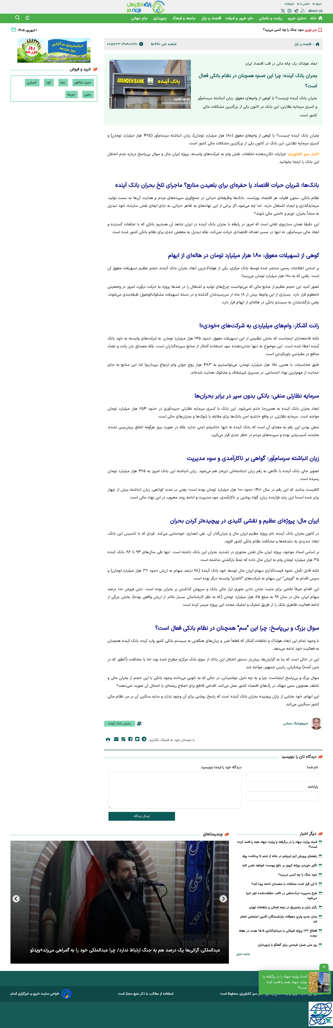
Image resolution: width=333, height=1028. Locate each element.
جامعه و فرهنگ (184, 18)
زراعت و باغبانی (271, 18)
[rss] (302, 11)
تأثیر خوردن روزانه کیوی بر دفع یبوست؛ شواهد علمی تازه (279, 865)
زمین (88, 94)
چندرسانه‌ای (213, 834)
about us (315, 11)
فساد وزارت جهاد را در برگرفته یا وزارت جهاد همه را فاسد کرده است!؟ (285, 982)
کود (49, 82)
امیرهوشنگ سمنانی (295, 723)
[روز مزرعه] (53, 51)
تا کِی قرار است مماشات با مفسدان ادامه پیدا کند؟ (268, 30)
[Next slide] (16, 898)
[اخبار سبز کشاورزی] (146, 7)
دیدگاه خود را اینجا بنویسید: (221, 767)
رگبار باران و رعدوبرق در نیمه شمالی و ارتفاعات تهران (283, 907)
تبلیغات (290, 4)
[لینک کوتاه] (123, 740)
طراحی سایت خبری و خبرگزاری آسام (34, 993)
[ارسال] (116, 740)
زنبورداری (160, 18)
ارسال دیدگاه (142, 816)
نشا (63, 82)
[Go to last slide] (223, 898)
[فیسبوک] (130, 740)
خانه (313, 18)
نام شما (312, 767)
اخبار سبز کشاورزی (251, 993)
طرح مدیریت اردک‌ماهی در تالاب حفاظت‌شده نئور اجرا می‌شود (281, 896)
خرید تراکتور (83, 82)
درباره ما (318, 4)
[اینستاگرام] (289, 11)
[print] (108, 740)
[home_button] (317, 44)
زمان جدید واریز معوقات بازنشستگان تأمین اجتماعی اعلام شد (278, 919)
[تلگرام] (296, 11)
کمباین (32, 82)
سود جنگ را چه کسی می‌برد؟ (297, 874)
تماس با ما (303, 4)
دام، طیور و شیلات (240, 18)
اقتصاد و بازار (211, 18)
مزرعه (71, 94)
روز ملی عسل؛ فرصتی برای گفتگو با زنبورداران (287, 945)
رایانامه (313, 786)
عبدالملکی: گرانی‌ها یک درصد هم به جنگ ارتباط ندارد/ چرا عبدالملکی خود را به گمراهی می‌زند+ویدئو (125, 950)
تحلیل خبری (297, 18)
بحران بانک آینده (119, 723)
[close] (324, 967)
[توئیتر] (283, 11)
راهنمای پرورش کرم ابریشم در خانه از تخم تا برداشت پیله (279, 856)
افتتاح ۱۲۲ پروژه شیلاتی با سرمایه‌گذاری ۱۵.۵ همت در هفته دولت (278, 933)
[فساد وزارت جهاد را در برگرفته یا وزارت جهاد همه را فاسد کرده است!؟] (319, 982)
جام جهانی (140, 18)
